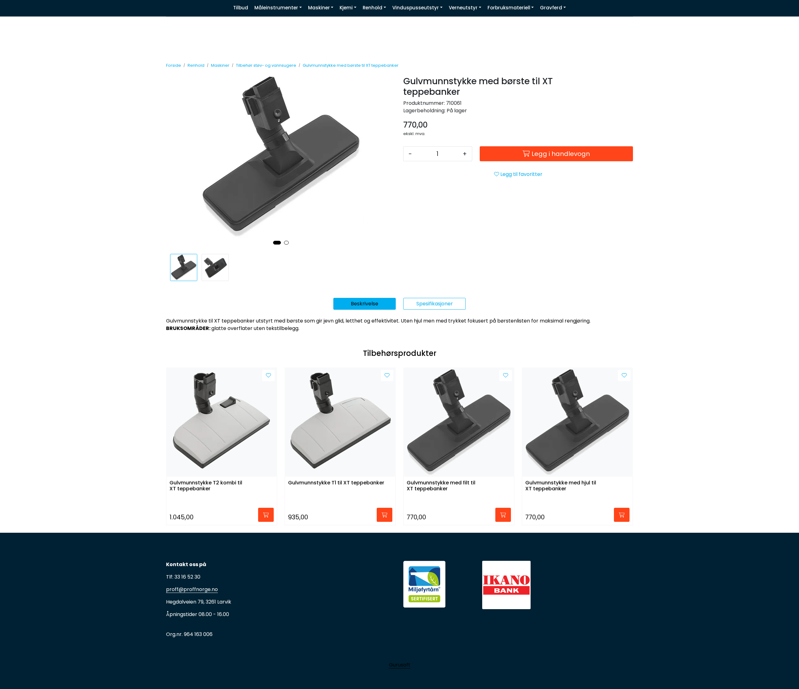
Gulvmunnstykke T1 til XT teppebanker (336, 483)
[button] (277, 243)
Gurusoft (399, 664)
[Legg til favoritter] (268, 375)
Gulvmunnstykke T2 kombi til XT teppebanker (205, 486)
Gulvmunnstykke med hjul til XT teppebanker (560, 486)
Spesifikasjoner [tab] (434, 303)
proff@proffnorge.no (192, 589)
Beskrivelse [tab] (364, 303)
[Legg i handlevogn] (266, 515)
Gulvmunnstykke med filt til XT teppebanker (441, 486)
